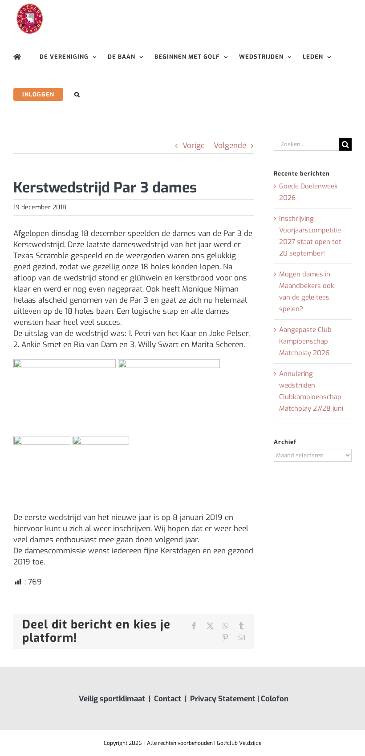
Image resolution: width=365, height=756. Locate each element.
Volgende (230, 145)
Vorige (193, 145)
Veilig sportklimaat (112, 699)
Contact (167, 699)
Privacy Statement (223, 699)
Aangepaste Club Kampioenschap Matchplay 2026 (305, 341)
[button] (77, 94)
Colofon (274, 699)
